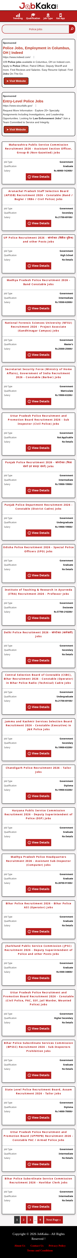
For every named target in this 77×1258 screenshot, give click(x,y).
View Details (40, 177)
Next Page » (53, 1221)
